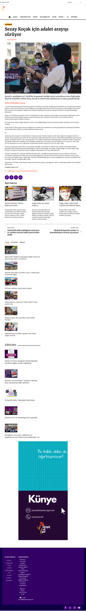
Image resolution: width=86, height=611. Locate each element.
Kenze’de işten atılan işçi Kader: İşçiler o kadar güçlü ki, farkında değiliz (22, 273)
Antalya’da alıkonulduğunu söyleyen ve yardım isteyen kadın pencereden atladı (23, 232)
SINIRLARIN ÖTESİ (25, 17)
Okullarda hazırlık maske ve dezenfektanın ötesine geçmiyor (64, 231)
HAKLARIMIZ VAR (45, 17)
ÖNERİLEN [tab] (22, 242)
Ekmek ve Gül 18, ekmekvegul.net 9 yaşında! (21, 417)
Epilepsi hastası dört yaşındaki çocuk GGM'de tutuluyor (20, 319)
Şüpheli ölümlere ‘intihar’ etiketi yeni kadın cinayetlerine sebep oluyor (14, 204)
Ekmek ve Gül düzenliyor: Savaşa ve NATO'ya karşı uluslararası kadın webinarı (21, 381)
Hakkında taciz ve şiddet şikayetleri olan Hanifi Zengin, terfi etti (20, 334)
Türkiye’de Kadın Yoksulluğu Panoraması (20, 400)
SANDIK (35, 17)
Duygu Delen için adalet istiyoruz (40, 204)
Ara (68, 17)
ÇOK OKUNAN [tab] (14, 242)
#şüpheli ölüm (11, 171)
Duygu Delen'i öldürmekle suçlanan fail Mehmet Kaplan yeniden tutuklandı (70, 204)
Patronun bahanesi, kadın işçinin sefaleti (18, 288)
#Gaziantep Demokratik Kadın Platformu (26, 171)
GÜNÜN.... (61, 17)
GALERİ (54, 17)
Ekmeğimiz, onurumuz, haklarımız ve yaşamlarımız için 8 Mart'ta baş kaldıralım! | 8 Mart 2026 (22, 437)
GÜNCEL (15, 17)
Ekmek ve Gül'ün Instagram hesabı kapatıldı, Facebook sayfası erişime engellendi (21, 362)
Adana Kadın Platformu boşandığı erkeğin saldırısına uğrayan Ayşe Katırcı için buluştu (22, 258)
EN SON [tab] (7, 242)
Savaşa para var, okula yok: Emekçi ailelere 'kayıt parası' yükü (21, 303)
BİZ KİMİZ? (74, 17)
